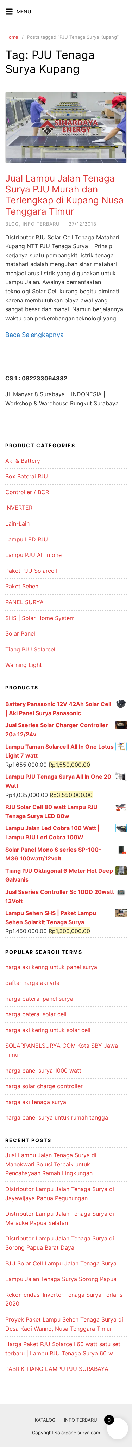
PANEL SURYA (24, 602)
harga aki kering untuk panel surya (51, 966)
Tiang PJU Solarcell (31, 649)
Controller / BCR (27, 492)
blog (12, 224)
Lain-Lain (17, 523)
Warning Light (23, 664)
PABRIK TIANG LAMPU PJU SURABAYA (56, 1368)
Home (11, 37)
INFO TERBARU (80, 1420)
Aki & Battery (22, 460)
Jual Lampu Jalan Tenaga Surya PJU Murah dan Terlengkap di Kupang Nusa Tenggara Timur (64, 195)
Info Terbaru (41, 224)
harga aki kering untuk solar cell (47, 1030)
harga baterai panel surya (39, 998)
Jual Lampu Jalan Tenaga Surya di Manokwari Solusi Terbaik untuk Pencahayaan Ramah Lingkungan (50, 1164)
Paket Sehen (21, 586)
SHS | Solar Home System (40, 617)
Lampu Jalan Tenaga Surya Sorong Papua (61, 1278)
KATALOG (45, 1420)
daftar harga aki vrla (32, 982)
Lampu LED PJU (26, 539)
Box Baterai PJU (26, 476)
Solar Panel (20, 633)
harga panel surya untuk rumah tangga (56, 1117)
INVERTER (18, 507)
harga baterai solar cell (36, 1014)
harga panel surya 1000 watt (43, 1070)
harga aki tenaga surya (35, 1101)
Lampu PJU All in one (33, 554)
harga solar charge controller (44, 1086)
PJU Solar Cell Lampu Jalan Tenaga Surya (61, 1263)
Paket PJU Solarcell (31, 570)
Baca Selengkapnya (34, 334)
